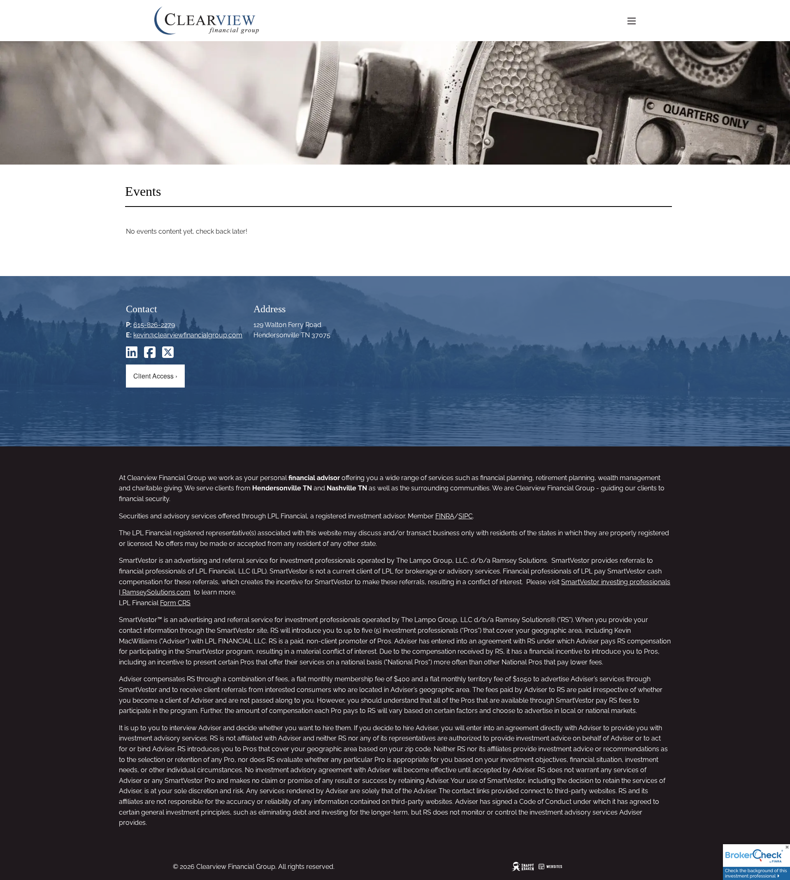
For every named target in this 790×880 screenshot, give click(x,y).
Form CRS (175, 603)
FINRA (444, 516)
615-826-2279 (154, 325)
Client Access (155, 376)
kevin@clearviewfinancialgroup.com (187, 335)
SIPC (465, 516)
